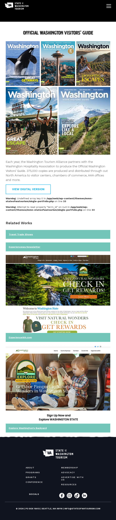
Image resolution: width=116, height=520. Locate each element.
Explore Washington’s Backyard (28, 428)
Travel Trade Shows (21, 234)
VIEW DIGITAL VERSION (28, 189)
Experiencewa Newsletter (24, 246)
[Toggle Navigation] (108, 6)
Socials (34, 494)
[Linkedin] (84, 495)
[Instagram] (69, 495)
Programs (33, 472)
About (30, 467)
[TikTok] (77, 495)
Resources (69, 484)
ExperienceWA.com (20, 337)
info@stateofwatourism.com (82, 508)
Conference (34, 482)
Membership (69, 467)
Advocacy (68, 472)
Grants (31, 477)
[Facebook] (61, 495)
